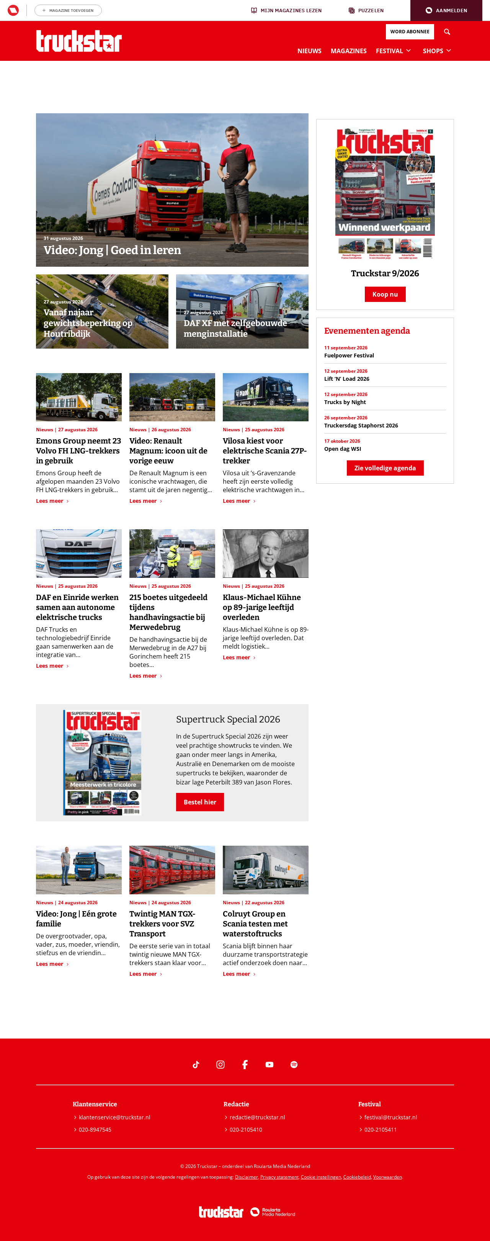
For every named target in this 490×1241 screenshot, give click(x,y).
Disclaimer (246, 1177)
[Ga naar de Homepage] (79, 41)
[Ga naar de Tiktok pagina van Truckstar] (196, 1064)
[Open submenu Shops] (448, 50)
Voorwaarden (387, 1177)
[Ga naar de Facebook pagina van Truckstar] (245, 1064)
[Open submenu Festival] (408, 50)
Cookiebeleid (357, 1177)
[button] (446, 10)
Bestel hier (200, 802)
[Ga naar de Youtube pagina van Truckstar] (269, 1064)
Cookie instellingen (321, 1177)
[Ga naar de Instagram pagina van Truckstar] (220, 1064)
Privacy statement (279, 1177)
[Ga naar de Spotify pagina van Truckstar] (294, 1064)
